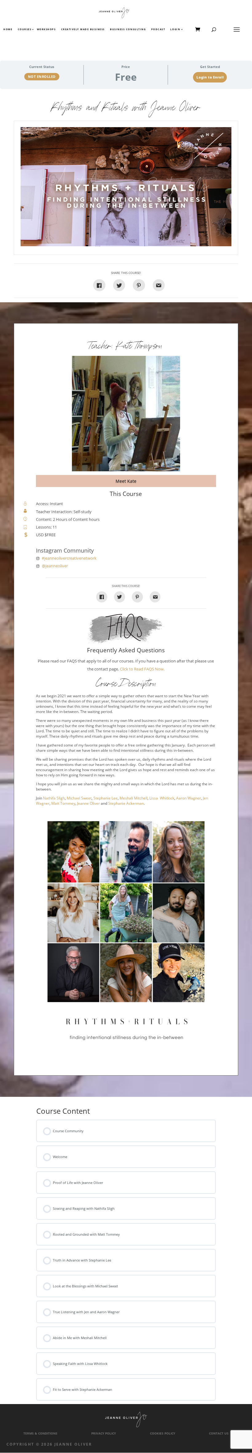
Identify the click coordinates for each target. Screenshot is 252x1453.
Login (175, 29)
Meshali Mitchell (134, 798)
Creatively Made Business (83, 29)
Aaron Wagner (188, 798)
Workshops (46, 29)
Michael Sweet (79, 798)
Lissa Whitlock (161, 798)
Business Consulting (128, 29)
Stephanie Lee (105, 798)
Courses (24, 29)
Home (7, 29)
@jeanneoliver (55, 566)
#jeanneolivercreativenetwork (69, 558)
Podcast (158, 29)
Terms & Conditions (40, 1433)
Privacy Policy (103, 1433)
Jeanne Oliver (88, 803)
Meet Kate (126, 481)
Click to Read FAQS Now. (142, 669)
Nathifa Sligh (54, 798)
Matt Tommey (63, 803)
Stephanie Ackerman (126, 803)
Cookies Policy (162, 1433)
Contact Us (219, 1433)
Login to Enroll (210, 77)
